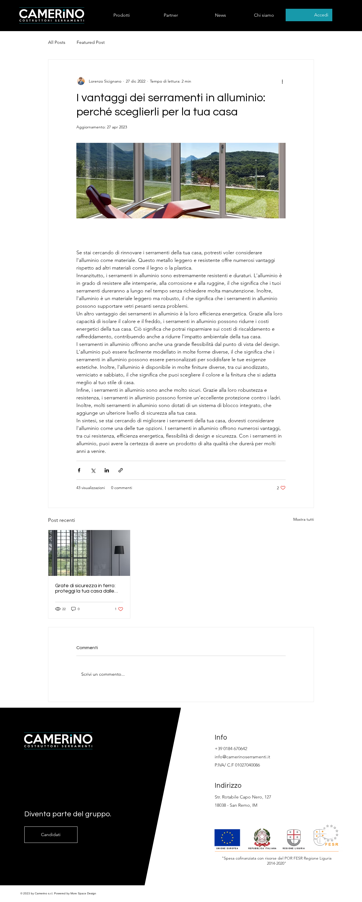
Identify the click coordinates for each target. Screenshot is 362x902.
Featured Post (91, 42)
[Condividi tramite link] (120, 470)
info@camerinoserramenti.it (242, 756)
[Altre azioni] (282, 81)
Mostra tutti (303, 519)
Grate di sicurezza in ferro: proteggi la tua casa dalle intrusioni (85, 588)
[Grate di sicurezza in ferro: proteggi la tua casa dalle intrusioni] (89, 553)
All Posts (56, 42)
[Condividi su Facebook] (79, 470)
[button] (110, 15)
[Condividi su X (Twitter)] (93, 470)
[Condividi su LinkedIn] (106, 470)
